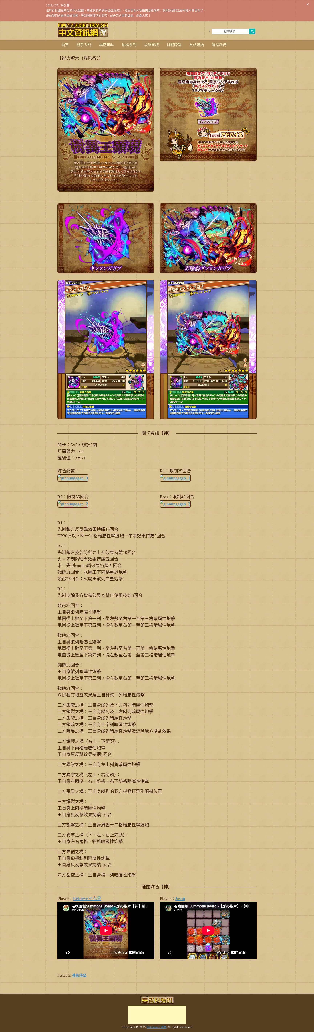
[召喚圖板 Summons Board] (82, 30)
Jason (180, 898)
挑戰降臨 (174, 45)
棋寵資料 (106, 45)
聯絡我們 (219, 45)
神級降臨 (79, 975)
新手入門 (84, 45)
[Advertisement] (157, 1015)
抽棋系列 (129, 45)
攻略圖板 (151, 45)
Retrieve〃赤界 (87, 898)
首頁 (65, 45)
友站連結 (196, 45)
